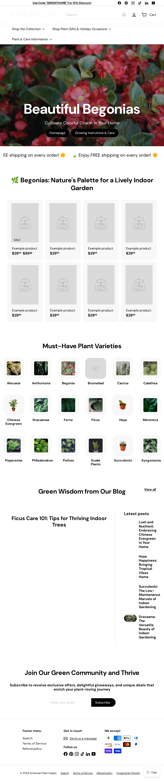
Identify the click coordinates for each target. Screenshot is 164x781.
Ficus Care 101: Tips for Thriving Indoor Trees (59, 521)
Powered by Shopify (128, 773)
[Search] (124, 14)
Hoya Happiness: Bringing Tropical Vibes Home (148, 566)
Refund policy (32, 749)
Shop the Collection (26, 29)
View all (150, 489)
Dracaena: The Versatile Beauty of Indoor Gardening (147, 627)
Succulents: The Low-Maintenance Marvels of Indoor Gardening (149, 596)
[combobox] (96, 14)
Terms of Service (34, 743)
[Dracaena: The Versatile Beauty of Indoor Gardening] (130, 618)
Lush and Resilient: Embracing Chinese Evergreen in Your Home (148, 534)
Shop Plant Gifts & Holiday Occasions (80, 29)
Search (28, 738)
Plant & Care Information (30, 39)
